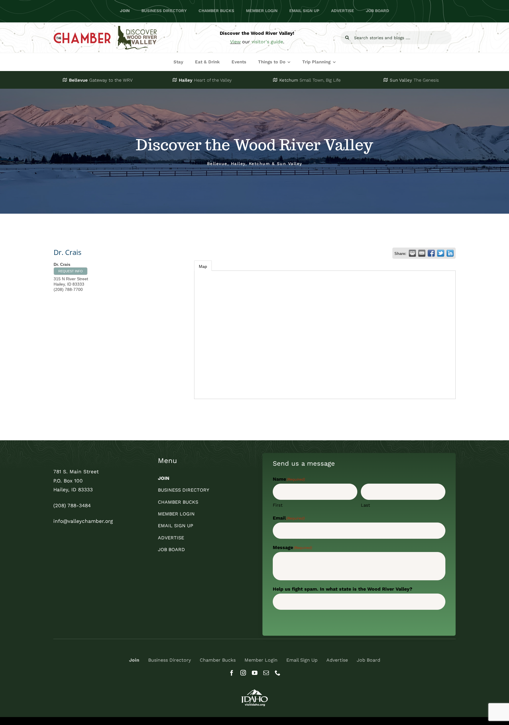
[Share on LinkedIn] (450, 253)
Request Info (70, 271)
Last (365, 505)
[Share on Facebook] (431, 253)
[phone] (277, 672)
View (235, 42)
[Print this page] (412, 253)
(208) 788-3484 (72, 505)
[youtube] (254, 672)
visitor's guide (267, 42)
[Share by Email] (421, 253)
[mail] (266, 672)
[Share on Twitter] (440, 253)
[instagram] (243, 672)
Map (203, 266)
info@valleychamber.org (83, 521)
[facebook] (231, 672)
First (277, 505)
